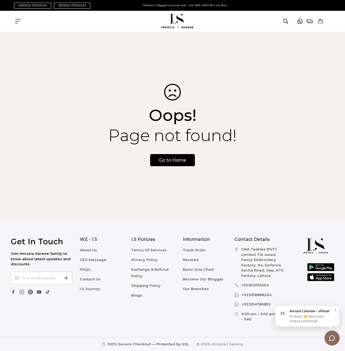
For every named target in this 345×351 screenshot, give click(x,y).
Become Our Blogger (203, 279)
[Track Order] (309, 21)
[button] (320, 21)
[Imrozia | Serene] (172, 21)
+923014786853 (256, 304)
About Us (88, 250)
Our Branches (196, 289)
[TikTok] (47, 292)
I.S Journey (90, 289)
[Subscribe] (65, 278)
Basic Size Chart (198, 269)
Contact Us (90, 279)
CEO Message (93, 260)
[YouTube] (39, 292)
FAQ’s (85, 269)
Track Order (194, 250)
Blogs (136, 295)
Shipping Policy (146, 285)
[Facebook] (13, 292)
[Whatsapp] (300, 21)
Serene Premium (72, 5)
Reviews (191, 260)
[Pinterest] (30, 292)
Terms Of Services (149, 250)
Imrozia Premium (32, 5)
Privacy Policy (144, 260)
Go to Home (172, 160)
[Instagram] (21, 292)
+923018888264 (256, 295)
